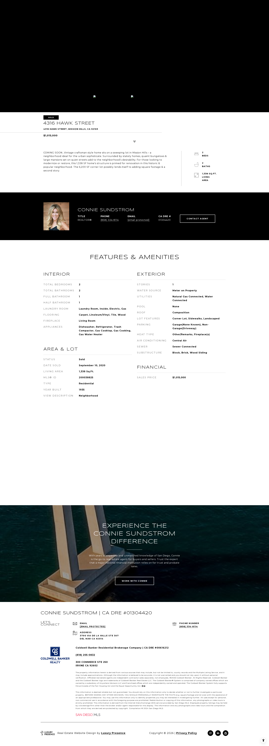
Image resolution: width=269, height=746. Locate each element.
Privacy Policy (186, 733)
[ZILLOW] (225, 733)
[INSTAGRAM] (210, 733)
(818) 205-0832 (85, 655)
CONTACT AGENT (197, 218)
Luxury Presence (113, 733)
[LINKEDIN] (218, 733)
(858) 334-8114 (110, 220)
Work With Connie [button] (134, 581)
